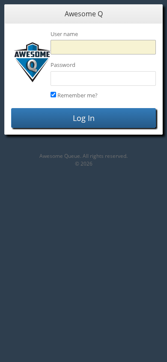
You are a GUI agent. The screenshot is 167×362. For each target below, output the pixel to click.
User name (64, 34)
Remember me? (77, 95)
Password (63, 65)
